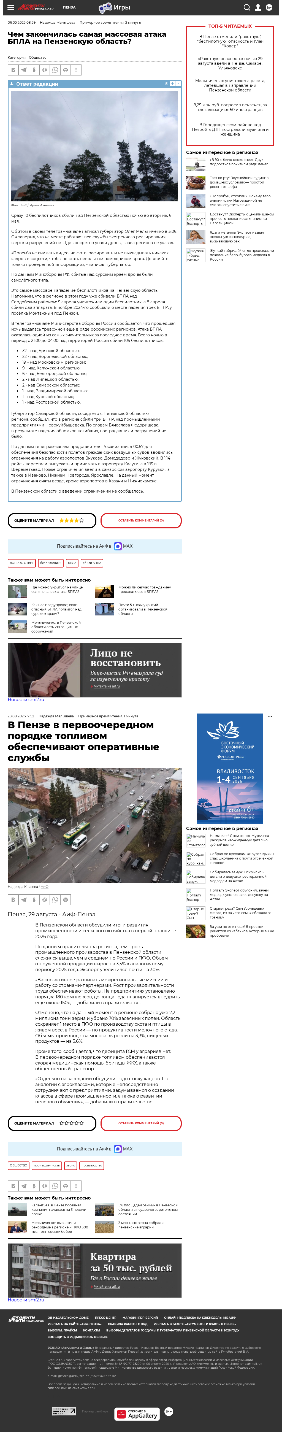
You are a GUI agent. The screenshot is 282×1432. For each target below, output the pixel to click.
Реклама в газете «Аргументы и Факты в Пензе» (195, 1324)
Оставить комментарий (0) (141, 520)
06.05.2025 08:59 (22, 22)
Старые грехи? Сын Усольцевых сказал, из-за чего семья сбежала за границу (241, 912)
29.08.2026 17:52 (21, 716)
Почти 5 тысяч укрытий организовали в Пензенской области (142, 609)
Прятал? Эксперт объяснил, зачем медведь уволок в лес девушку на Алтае (239, 894)
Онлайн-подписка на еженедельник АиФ (200, 1318)
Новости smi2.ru (26, 699)
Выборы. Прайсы (62, 1330)
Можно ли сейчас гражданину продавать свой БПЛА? (144, 589)
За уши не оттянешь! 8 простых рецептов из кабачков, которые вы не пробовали (242, 931)
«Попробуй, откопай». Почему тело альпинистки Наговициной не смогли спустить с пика (240, 200)
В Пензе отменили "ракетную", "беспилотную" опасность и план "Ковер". (230, 41)
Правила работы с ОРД (127, 1324)
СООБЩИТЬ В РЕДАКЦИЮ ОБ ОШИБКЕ (78, 1337)
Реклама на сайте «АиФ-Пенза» (75, 1324)
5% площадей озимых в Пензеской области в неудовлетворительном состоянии (148, 1209)
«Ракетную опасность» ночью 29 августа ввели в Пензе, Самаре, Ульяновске (230, 63)
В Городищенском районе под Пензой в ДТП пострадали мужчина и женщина (230, 130)
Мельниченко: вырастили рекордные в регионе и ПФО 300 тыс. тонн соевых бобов (59, 1227)
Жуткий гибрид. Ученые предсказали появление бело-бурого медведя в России (242, 254)
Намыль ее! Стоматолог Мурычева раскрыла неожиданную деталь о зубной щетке (239, 840)
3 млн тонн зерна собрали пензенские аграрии (141, 1225)
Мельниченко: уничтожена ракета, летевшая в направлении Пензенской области (230, 86)
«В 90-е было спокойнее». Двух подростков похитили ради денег (239, 162)
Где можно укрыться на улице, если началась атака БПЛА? (57, 589)
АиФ (24, 205)
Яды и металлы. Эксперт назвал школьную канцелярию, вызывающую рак (237, 236)
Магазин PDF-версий (140, 1318)
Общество (38, 57)
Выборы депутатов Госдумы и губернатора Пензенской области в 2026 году (172, 1330)
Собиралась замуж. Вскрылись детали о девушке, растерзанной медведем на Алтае (238, 876)
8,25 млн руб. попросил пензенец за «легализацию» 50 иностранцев (230, 107)
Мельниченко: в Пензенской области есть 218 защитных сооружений (56, 626)
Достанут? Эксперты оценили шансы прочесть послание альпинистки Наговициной (242, 218)
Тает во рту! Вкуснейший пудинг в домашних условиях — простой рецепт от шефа (239, 182)
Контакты (91, 1330)
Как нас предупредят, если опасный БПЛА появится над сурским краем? (56, 609)
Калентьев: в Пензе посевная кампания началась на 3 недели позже (58, 1209)
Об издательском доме (68, 1318)
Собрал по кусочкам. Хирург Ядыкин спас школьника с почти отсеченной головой (242, 858)
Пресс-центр (105, 1318)
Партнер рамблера (95, 1411)
